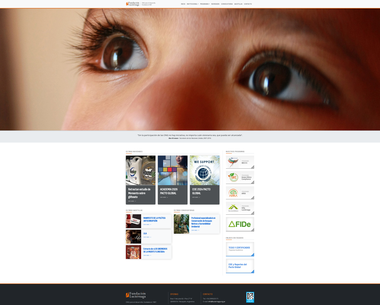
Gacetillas (238, 4)
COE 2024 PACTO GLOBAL (201, 191)
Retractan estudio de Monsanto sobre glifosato (139, 193)
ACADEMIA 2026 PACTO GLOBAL (169, 191)
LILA (145, 233)
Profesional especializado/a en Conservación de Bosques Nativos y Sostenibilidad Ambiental (203, 222)
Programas (204, 4)
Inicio (183, 4)
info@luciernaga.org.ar (216, 301)
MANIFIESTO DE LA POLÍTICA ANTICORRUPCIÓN (154, 219)
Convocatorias (227, 4)
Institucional (192, 4)
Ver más (131, 201)
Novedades (215, 4)
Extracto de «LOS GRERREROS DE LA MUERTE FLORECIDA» (155, 250)
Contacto (248, 4)
